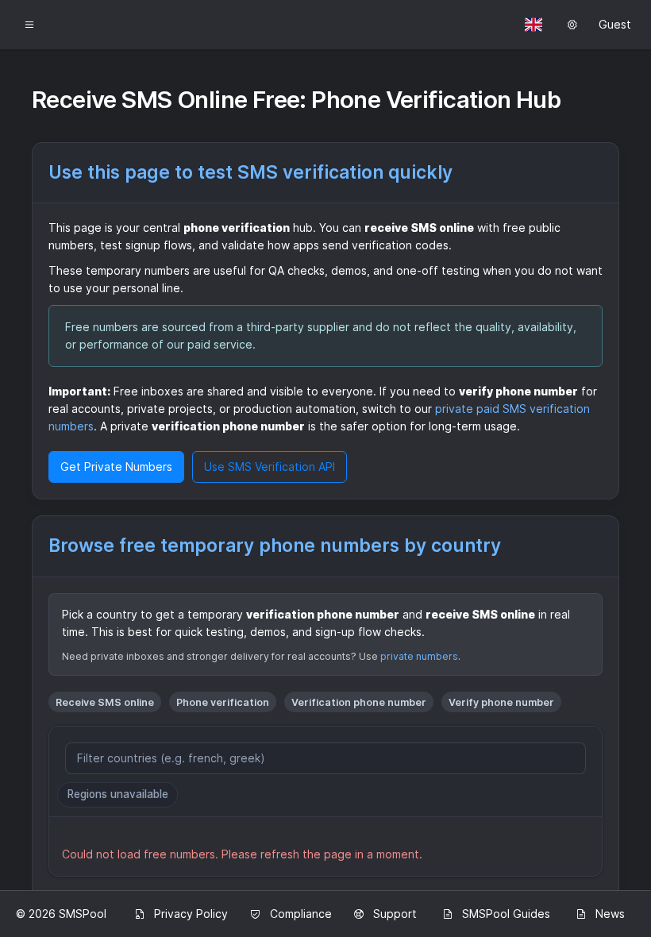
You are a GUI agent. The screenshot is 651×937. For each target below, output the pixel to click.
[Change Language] (533, 24)
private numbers (419, 656)
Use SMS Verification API (269, 466)
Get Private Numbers (116, 466)
